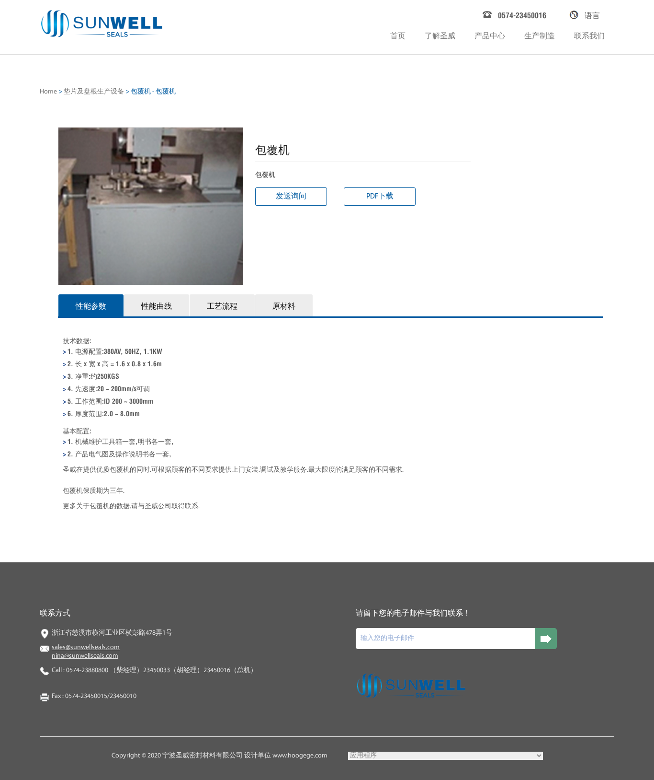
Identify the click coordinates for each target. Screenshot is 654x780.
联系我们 (589, 35)
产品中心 (489, 35)
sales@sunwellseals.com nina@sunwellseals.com (86, 652)
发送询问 (291, 196)
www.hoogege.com (299, 755)
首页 (398, 35)
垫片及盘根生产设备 (94, 91)
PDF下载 (380, 196)
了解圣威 (440, 35)
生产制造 (539, 35)
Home (48, 91)
